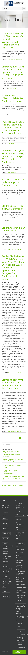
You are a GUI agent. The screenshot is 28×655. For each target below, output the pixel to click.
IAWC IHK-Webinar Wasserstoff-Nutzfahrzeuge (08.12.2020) (21, 646)
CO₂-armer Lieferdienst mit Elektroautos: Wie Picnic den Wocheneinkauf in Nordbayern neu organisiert (13, 40)
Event (7, 538)
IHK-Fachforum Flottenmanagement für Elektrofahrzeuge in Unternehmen (20, 594)
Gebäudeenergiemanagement (20, 515)
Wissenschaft (6, 596)
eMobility (18, 512)
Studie (4, 586)
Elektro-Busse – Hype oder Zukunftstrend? (12, 207)
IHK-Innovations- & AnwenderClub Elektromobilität (20, 638)
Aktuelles (10, 59)
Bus (9, 531)
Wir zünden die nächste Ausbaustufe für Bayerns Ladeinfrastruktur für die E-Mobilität (13, 465)
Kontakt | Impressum (19, 601)
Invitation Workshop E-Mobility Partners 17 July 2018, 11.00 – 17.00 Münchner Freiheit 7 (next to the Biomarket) (13, 127)
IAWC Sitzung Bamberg (19, 556)
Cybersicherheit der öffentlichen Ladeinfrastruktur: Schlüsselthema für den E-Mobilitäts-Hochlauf (14, 472)
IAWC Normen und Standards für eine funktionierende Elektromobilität (20, 546)
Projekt (4, 578)
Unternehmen (19, 59)
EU (3, 538)
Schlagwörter (6, 512)
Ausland (5, 521)
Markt (4, 571)
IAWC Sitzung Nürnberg (19, 561)
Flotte (10, 546)
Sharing (4, 583)
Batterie (4, 526)
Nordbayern (5, 576)
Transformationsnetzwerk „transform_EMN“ (20, 617)
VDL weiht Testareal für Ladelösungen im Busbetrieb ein (14, 182)
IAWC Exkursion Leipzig (20, 528)
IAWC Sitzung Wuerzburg (19, 566)
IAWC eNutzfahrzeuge (20, 523)
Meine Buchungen (21, 627)
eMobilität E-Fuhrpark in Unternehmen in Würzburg (20, 506)
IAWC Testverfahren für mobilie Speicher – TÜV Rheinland (20, 572)
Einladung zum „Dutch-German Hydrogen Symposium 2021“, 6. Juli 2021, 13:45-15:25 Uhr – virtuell (13, 72)
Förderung (5, 553)
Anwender (5, 518)
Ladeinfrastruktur (7, 568)
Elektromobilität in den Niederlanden (13, 229)
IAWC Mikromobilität (19, 539)
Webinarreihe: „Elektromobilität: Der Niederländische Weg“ (13, 98)
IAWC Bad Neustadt (18, 518)
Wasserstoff (5, 594)
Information (5, 558)
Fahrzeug (5, 543)
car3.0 (4, 533)
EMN (10, 536)
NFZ (8, 571)
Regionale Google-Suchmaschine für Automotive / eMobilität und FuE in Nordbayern (20, 609)
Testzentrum (6, 588)
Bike (9, 526)
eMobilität (19, 249)
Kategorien (20, 623)
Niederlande (5, 573)
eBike (8, 533)
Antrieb (10, 516)
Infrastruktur (6, 561)
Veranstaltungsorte (21, 634)
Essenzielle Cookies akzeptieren (18, 652)
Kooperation (5, 566)
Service (9, 581)
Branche (15, 114)
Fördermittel (5, 551)
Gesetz (4, 556)
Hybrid (9, 556)
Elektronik (5, 536)
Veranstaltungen (20, 621)
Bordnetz (5, 528)
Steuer (9, 583)
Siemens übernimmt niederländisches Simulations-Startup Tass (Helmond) (12, 384)
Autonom (5, 523)
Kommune (5, 563)
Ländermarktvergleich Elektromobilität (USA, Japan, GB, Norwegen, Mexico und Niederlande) (13, 156)
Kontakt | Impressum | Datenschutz (5, 505)
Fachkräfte (5, 541)
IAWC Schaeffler (20, 552)
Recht (9, 578)
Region (13, 59)
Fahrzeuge (5, 546)
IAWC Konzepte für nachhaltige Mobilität (20, 533)
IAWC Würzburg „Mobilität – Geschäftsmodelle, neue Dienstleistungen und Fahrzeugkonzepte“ (20, 582)
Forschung (5, 548)
